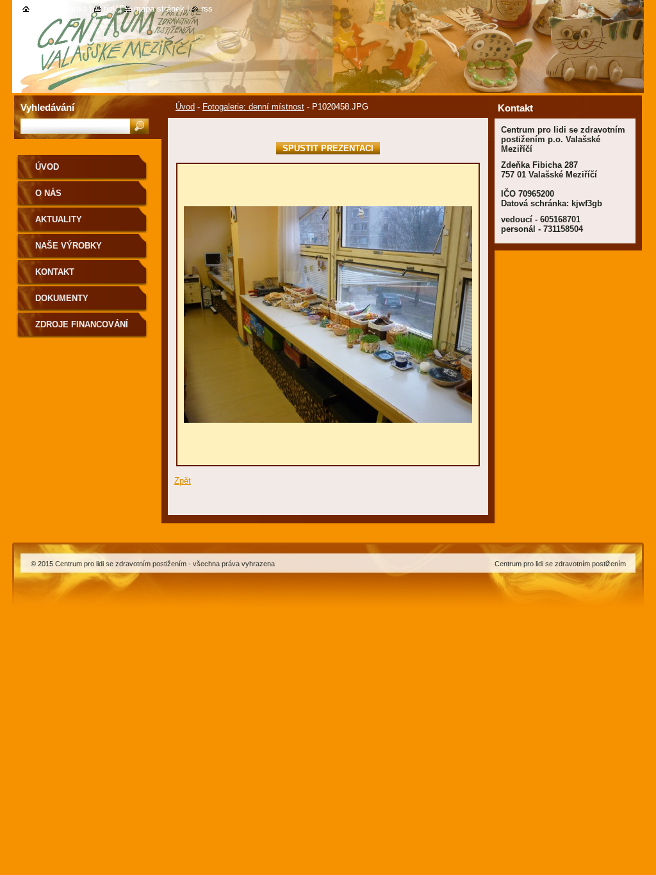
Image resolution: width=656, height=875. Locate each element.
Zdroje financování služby (81, 329)
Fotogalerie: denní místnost (253, 106)
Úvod (185, 106)
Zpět (182, 481)
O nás (48, 193)
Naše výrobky (68, 245)
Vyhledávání (47, 107)
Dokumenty (61, 298)
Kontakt (54, 272)
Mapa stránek (159, 8)
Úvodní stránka (59, 8)
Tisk (110, 8)
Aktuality (58, 219)
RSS (207, 8)
